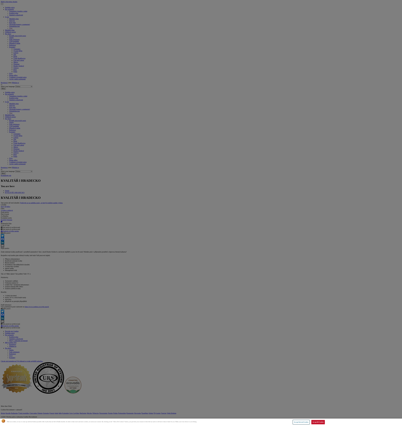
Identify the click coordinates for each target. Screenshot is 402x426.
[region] (201, 422)
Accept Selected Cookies (301, 422)
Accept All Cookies (318, 422)
